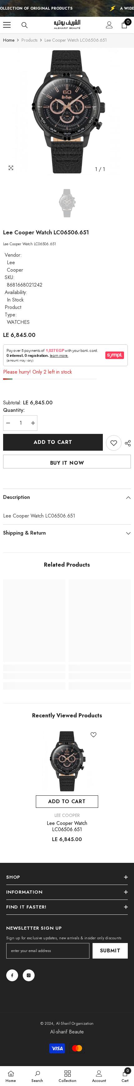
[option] (67, 111)
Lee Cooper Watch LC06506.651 (67, 826)
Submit (110, 950)
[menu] (7, 25)
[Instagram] (29, 975)
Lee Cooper (15, 266)
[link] (34, 676)
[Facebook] (12, 975)
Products (29, 40)
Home (8, 40)
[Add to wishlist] (114, 443)
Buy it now (67, 463)
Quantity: (14, 410)
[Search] (24, 25)
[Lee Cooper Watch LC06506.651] (67, 761)
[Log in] (109, 24)
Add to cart (53, 442)
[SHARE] (126, 443)
